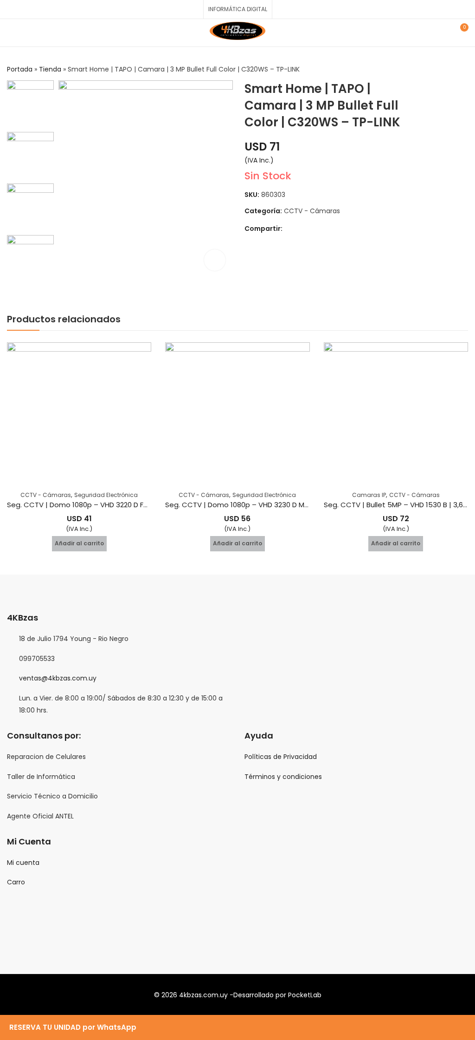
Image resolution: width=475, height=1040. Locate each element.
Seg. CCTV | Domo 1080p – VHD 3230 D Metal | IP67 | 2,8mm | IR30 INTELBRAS (294, 505)
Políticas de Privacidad (280, 756)
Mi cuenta (23, 862)
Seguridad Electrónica (106, 495)
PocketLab (304, 995)
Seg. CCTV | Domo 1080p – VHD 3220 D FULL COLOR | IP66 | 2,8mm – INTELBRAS (138, 505)
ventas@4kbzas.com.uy (57, 678)
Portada (19, 69)
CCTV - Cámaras (312, 211)
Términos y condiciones (283, 776)
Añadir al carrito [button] (79, 543)
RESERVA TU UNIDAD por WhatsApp (72, 1027)
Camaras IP (369, 495)
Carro (16, 882)
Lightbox (214, 260)
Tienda (50, 69)
